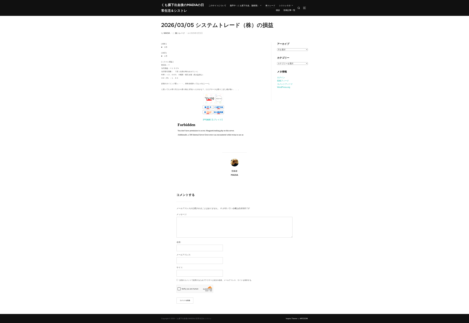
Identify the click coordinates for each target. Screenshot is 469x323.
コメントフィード (285, 84)
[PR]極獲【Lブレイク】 (213, 120)
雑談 (278, 10)
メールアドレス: (183, 255)
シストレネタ (285, 5)
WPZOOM (304, 318)
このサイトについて (217, 5)
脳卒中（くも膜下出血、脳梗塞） (244, 5)
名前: (178, 242)
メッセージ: (181, 214)
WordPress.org (283, 87)
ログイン (281, 78)
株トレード (270, 5)
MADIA (167, 33)
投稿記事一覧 (289, 10)
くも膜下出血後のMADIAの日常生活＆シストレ (182, 8)
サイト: (179, 267)
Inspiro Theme (291, 318)
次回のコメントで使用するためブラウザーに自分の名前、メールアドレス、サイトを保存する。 (216, 280)
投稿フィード (283, 81)
